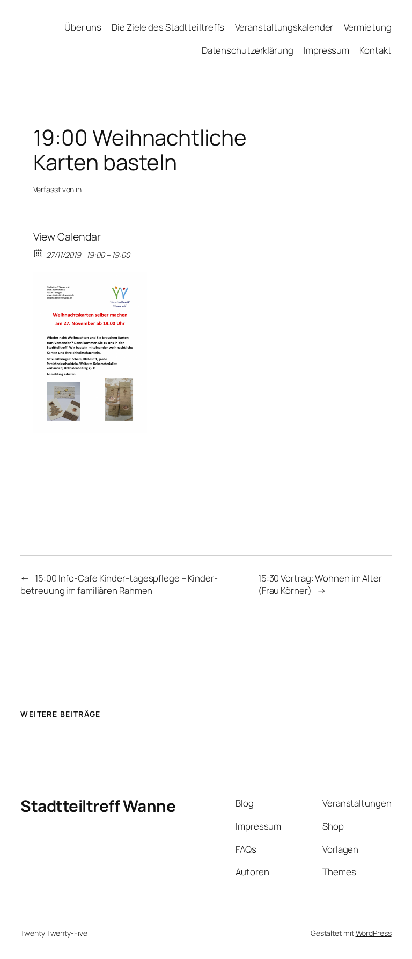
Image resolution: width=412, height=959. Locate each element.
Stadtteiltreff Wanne (97, 806)
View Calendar (67, 236)
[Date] (39, 253)
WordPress (374, 933)
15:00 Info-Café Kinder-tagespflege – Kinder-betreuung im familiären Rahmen (119, 584)
